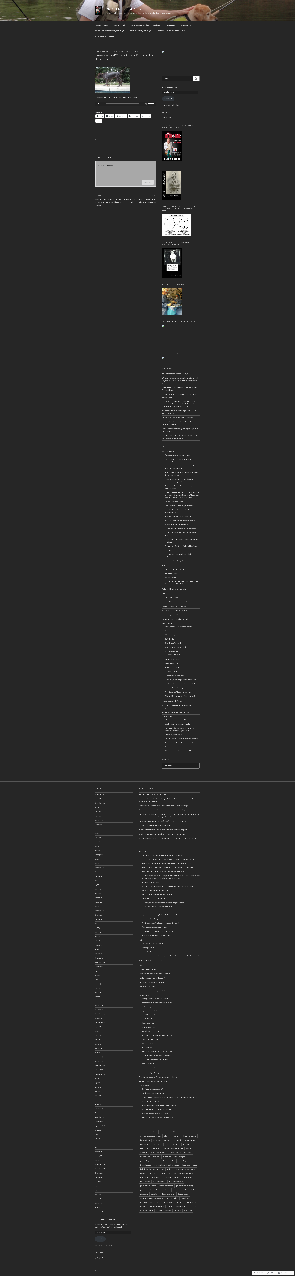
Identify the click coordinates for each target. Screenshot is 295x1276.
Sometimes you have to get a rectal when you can (180, 680)
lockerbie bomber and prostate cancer (152, 1169)
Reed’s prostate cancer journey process (177, 524)
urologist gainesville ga (156, 1206)
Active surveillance (151, 1132)
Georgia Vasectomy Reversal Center (124, 51)
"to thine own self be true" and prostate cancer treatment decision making (162, 810)
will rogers (177, 1210)
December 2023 (100, 794)
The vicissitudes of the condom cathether (178, 692)
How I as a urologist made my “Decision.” (175, 606)
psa (174, 1190)
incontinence (167, 1157)
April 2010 (98, 1199)
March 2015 (98, 945)
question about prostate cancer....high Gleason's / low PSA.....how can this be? (163, 821)
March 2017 (98, 850)
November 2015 (100, 910)
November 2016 (100, 867)
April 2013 (98, 1044)
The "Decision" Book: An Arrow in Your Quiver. (176, 374)
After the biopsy (170, 635)
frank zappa (144, 1152)
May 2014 (98, 988)
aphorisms (167, 1136)
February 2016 (99, 902)
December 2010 (100, 1164)
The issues (168, 550)
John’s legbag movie (171, 573)
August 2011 (98, 1130)
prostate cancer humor (166, 1186)
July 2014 (97, 979)
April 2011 (98, 1147)
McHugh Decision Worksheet (174, 502)
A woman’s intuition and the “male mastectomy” (180, 631)
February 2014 (99, 1001)
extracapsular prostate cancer (149, 1148)
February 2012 (99, 1104)
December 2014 (100, 958)
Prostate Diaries (123, 9)
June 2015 (98, 932)
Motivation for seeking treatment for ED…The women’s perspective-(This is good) (167, 886)
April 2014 (98, 992)
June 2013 (98, 1035)
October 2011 (99, 1121)
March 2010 (98, 1203)
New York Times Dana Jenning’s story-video (178, 516)
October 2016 (99, 872)
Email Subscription (170, 87)
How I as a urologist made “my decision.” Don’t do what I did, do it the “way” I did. (166, 863)
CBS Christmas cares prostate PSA (175, 720)
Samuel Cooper (183, 1194)
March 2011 (98, 1151)
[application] (125, 104)
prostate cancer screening (184, 1186)
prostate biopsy (187, 1177)
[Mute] (146, 104)
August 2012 (98, 1078)
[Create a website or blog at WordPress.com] (95, 1270)
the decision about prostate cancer (172, 1202)
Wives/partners (186, 25)
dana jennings (144, 1144)
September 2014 (100, 971)
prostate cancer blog (159, 1181)
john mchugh (182, 1161)
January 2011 (99, 1160)
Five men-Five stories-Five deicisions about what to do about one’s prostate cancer (168, 859)
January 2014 (99, 1005)
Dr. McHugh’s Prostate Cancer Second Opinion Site (172, 31)
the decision (154, 1202)
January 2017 (99, 859)
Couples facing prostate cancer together (177, 724)
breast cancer (157, 1140)
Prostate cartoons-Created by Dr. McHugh (109, 31)
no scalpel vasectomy (186, 1173)
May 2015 (98, 936)
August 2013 (98, 1027)
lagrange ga (186, 1165)
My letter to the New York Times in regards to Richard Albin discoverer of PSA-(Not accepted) (170, 956)
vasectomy (192, 1206)
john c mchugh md (146, 1161)
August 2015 (98, 923)
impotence (156, 1157)
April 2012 (98, 1096)
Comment (147, 182)
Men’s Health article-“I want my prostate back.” (179, 506)
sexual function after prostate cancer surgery (154, 1198)
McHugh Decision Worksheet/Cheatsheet (145, 25)
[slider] (151, 104)
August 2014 (98, 975)
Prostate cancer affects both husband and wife (179, 743)
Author (116, 25)
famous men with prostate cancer (172, 1148)
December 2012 (99, 1061)
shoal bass (174, 1198)
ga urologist (188, 1152)
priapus (176, 1177)
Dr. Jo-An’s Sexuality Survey (170, 598)
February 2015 (99, 949)
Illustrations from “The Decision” (106, 36)
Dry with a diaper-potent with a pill (175, 647)
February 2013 (99, 1052)
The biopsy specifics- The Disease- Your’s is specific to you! (160, 923)
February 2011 (99, 1156)
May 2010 (98, 1194)
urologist (143, 1206)
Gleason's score (145, 1157)
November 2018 (100, 803)
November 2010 (100, 1169)
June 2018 (98, 812)
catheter (167, 1140)
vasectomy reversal (146, 1210)
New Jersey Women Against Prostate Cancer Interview (182, 739)
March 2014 (98, 997)
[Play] (98, 104)
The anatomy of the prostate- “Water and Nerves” (180, 529)
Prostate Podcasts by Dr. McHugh (139, 31)
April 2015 (98, 941)
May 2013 (98, 1040)
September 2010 (100, 1177)
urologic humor (191, 1202)
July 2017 (97, 833)
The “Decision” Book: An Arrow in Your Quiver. (176, 712)
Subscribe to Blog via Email (106, 1219)
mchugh (170, 1169)
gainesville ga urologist (158, 1152)
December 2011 (99, 1113)
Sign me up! (168, 99)
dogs (166, 1144)
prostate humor (165, 1190)
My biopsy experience (172, 672)
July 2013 (97, 1031)
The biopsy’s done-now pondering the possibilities (181, 684)
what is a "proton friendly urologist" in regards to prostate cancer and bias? (162, 834)
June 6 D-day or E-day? (172, 667)
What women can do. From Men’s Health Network (180, 751)
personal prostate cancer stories (161, 1177)
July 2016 (97, 885)
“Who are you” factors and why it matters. (178, 455)
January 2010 (99, 1212)
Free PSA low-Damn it (171, 651)
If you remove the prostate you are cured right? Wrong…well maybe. (163, 871)
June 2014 (98, 984)
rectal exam (144, 1194)
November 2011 (100, 1117)
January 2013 (99, 1057)
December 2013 (99, 1009)
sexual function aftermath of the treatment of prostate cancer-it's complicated (163, 830)
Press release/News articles (170, 615)
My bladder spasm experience (174, 676)
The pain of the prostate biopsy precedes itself (179, 688)
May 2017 (98, 842)
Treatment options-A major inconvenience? (178, 561)
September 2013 (100, 1022)
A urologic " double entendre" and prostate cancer (177, 417)
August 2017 (98, 829)
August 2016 (98, 880)
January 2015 (99, 954)
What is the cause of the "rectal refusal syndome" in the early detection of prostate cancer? (167, 838)
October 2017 (99, 824)
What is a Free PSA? (174, 654)
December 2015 (99, 906)
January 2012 (99, 1108)
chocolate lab (177, 1140)
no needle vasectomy (169, 1173)
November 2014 (100, 962)
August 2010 (99, 1182)
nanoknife (143, 1173)
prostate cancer (145, 1181)
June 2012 (98, 1087)
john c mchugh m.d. (107, 140)
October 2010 (99, 1173)
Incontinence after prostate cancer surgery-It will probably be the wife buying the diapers (169, 1097)
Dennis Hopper (157, 1144)
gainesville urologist (175, 1152)
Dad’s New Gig (169, 639)
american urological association (150, 1136)
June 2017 (98, 837)
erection (186, 1144)
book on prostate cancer (188, 1136)
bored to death (145, 1140)
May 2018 (98, 816)
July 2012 (97, 1083)
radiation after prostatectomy (187, 1190)
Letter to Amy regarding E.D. (173, 735)
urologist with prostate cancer (176, 1206)
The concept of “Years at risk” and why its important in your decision (163, 903)
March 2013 (98, 1048)
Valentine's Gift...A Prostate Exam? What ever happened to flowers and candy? (163, 806)
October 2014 (99, 966)
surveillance (185, 1198)
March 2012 (98, 1100)
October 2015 (99, 915)
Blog (125, 25)
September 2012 (100, 1074)
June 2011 (98, 1139)
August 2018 (98, 807)
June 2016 (98, 889)
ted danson (144, 1202)
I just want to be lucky (171, 663)
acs (141, 1132)
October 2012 (99, 1070)
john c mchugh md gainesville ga (165, 1161)
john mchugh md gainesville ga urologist (166, 1165)
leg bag (195, 1165)
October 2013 (99, 1018)
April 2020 (98, 799)
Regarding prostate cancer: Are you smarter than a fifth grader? (158, 1077)
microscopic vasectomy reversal (186, 1169)
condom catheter (189, 1140)
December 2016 (100, 863)
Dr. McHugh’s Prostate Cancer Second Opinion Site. (178, 602)
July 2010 (97, 1186)
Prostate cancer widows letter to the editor (178, 747)
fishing (188, 1148)
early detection (175, 1144)
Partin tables (144, 1177)
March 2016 (98, 898)
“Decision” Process (101, 25)
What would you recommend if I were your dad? (180, 696)
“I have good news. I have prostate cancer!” (178, 627)
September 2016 (100, 876)
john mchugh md (145, 1165)
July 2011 (97, 1134)
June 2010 (98, 1190)
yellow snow (188, 1210)
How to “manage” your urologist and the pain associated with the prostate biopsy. (167, 867)
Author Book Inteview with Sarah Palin (174, 589)
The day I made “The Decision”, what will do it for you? (181, 546)
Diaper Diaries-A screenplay (173, 643)
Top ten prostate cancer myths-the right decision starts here (160, 915)
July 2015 (97, 928)
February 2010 (99, 1207)
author (176, 1136)
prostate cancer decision (148, 1186)
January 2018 (99, 820)
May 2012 (98, 1091)
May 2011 (97, 1143)
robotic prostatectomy (168, 1194)
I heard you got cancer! (172, 659)
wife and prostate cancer (163, 1210)
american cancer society (168, 1132)
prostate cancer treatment (148, 1190)
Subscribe (100, 1239)
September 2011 (100, 1126)
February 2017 (99, 855)
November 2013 (100, 1014)
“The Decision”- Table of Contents (175, 569)
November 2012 (100, 1065)
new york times (154, 1173)
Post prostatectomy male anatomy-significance (180, 520)
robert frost (154, 1194)
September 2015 (100, 919)
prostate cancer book (176, 1181)
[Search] (196, 78)
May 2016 (98, 893)
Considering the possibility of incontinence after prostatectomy (162, 855)
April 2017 (98, 846)
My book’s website (171, 577)
